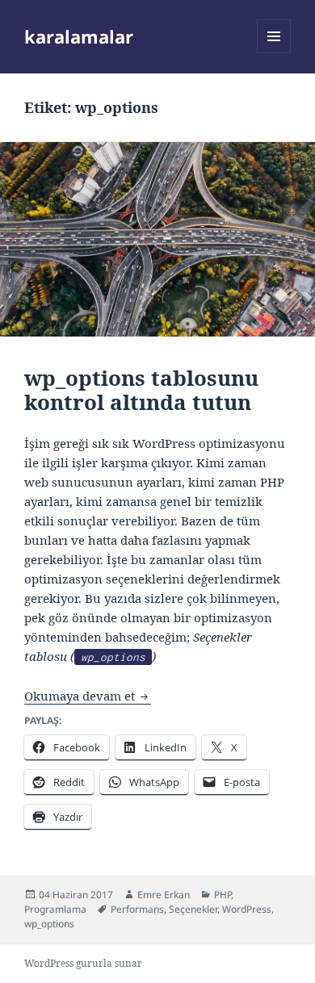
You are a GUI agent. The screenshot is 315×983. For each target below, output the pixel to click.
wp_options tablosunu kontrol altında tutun (141, 389)
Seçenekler (193, 909)
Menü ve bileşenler (274, 52)
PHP (222, 894)
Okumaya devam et (87, 696)
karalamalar (78, 36)
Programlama (55, 909)
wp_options (49, 924)
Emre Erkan (163, 894)
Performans (137, 909)
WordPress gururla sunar (83, 963)
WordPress (246, 909)
